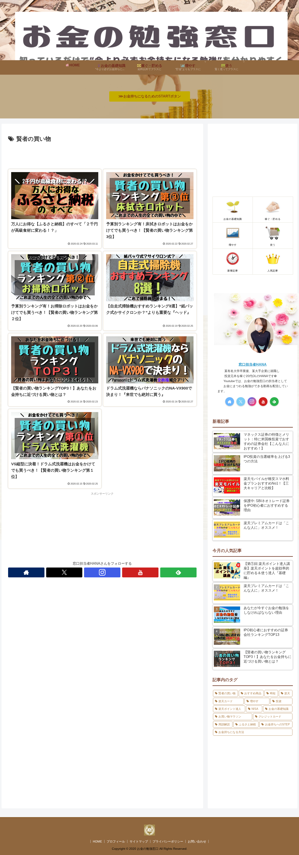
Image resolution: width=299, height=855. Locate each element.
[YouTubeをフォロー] (140, 572)
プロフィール (116, 841)
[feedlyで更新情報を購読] (178, 572)
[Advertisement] (102, 156)
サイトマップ (139, 841)
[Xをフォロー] (64, 572)
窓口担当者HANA (253, 364)
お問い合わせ (197, 841)
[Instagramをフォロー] (102, 572)
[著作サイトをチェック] (26, 572)
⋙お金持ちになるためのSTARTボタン (149, 96)
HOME (97, 841)
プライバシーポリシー (168, 841)
